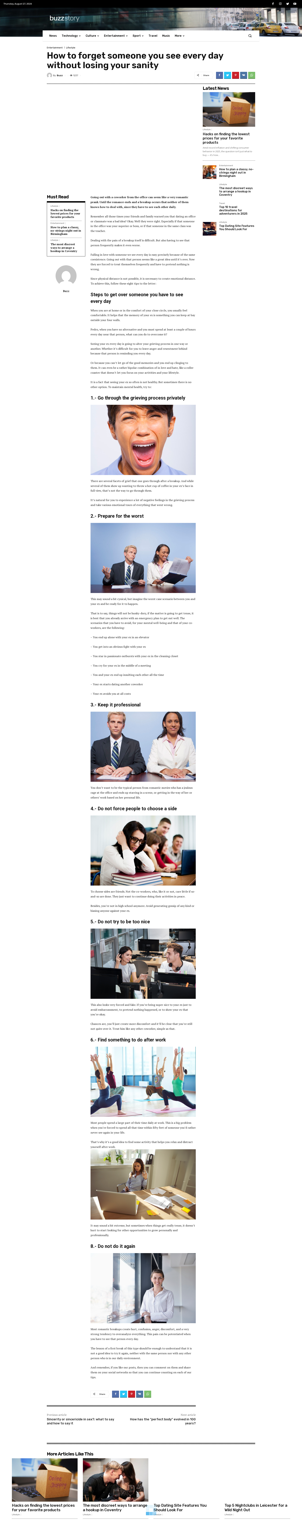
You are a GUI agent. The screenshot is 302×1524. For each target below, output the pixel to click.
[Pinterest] (235, 75)
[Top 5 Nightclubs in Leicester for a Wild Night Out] (257, 1480)
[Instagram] (280, 4)
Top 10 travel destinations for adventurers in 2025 (233, 210)
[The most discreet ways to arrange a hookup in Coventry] (209, 191)
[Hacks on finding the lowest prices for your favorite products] (229, 109)
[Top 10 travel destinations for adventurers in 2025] (209, 210)
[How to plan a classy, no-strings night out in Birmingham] (209, 172)
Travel (222, 203)
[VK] (243, 75)
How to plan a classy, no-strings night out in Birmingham (66, 230)
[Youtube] (295, 4)
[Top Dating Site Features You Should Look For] (209, 229)
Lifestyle (70, 47)
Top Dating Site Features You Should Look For (236, 227)
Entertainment (55, 47)
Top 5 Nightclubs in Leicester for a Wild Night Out (256, 1507)
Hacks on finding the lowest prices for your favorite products (65, 213)
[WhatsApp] (251, 75)
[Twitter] (287, 4)
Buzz (60, 75)
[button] (250, 35)
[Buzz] (50, 75)
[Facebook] (273, 4)
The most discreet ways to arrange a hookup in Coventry (64, 247)
